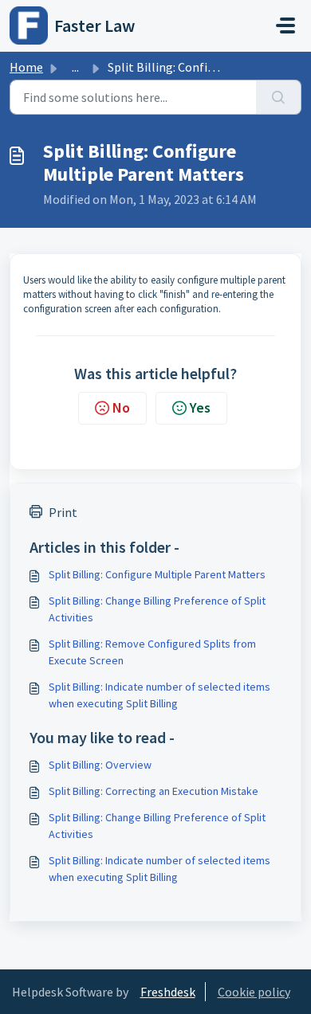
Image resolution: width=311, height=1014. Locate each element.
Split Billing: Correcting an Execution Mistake (153, 791)
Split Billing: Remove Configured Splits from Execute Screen (152, 652)
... (75, 67)
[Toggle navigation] (285, 25)
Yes (200, 407)
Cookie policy (254, 992)
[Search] (278, 97)
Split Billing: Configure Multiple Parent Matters (157, 574)
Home (26, 67)
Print (63, 512)
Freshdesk (167, 992)
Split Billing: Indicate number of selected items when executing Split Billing (159, 695)
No (121, 407)
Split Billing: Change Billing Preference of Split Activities (157, 608)
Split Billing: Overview (100, 765)
